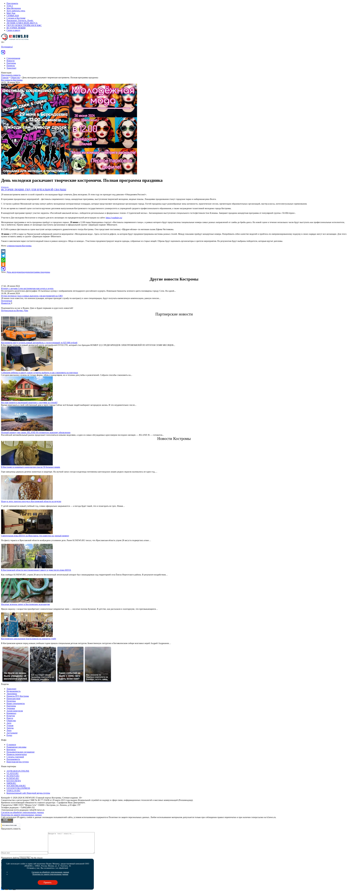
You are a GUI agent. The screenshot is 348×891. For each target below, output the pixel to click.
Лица (9, 730)
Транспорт (11, 68)
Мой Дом (11, 13)
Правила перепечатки (17, 754)
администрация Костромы (19, 246)
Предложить (12, 3)
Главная (4, 77)
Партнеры (11, 63)
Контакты (11, 749)
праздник (25, 272)
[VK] (174, 251)
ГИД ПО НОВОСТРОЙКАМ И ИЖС (24, 25)
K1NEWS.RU (13, 778)
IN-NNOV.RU (13, 776)
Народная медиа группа (18, 762)
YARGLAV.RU (13, 790)
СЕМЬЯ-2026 (13, 15)
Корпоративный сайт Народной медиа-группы (28, 793)
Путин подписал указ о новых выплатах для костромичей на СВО (32, 296)
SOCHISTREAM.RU (16, 786)
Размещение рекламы (16, 747)
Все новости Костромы (12, 80)
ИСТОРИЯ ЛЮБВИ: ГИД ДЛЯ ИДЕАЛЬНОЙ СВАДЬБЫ (33, 189)
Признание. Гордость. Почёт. (20, 20)
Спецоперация (13, 58)
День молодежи (14, 272)
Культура (11, 716)
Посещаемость (13, 759)
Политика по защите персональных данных (21, 815)
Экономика (12, 693)
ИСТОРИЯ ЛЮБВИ (16, 28)
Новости (11, 60)
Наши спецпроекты (16, 703)
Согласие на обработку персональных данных (22, 812)
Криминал (11, 713)
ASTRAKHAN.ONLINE (18, 771)
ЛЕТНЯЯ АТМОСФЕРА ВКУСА (22, 23)
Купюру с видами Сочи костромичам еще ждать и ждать (27, 288)
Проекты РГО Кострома (18, 696)
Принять (48, 882)
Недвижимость (14, 691)
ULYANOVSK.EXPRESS (18, 788)
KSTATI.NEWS (14, 781)
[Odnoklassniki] (174, 264)
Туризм (10, 725)
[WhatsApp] (174, 260)
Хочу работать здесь (16, 11)
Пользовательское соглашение (21, 752)
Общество (15, 77)
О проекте (11, 744)
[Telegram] (174, 256)
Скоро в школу (13, 30)
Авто (9, 723)
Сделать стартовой (15, 757)
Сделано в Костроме (16, 18)
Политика (11, 701)
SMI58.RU (11, 783)
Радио (9, 735)
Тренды (10, 728)
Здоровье (11, 708)
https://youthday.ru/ (114, 217)
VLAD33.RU (13, 773)
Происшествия (13, 698)
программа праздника (40, 272)
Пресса (10, 718)
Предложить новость (11, 75)
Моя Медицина (14, 8)
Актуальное (12, 733)
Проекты (11, 65)
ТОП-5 (10, 6)
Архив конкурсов (15, 711)
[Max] (174, 269)
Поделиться (6, 301)
